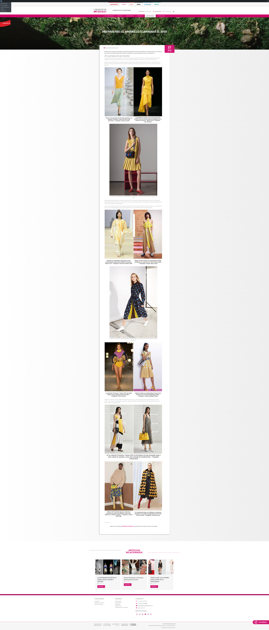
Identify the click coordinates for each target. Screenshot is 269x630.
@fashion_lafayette (128, 526)
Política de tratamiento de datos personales (157, 625)
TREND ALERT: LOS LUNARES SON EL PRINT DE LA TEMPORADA (159, 579)
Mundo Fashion (114, 47)
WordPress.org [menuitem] (4, 3)
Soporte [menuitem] (2, 9)
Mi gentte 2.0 (118, 605)
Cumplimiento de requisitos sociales (168, 627)
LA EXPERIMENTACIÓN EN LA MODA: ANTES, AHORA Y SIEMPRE (106, 579)
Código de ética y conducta (121, 607)
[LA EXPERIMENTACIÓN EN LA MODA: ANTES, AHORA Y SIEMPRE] (107, 567)
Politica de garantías (170, 625)
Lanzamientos (129, 15)
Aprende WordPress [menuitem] (5, 7)
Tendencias (140, 15)
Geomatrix (97, 601)
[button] (173, 11)
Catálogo (119, 15)
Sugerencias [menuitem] (3, 10)
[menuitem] (1, 1)
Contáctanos (161, 15)
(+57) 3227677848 (167, 11)
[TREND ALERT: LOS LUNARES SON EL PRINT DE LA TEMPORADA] (160, 567)
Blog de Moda (150, 15)
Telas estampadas (109, 15)
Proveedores (118, 602)
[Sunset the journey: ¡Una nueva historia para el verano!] (134, 567)
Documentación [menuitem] (4, 5)
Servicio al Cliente (99, 604)
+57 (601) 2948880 (145, 11)
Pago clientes (118, 601)
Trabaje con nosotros (99, 602)
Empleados (117, 604)
